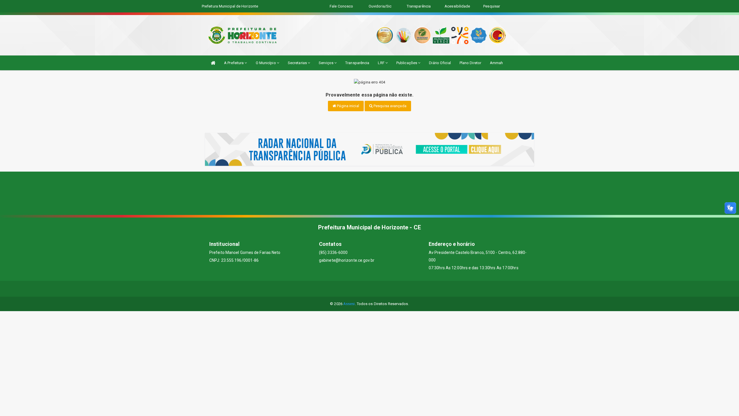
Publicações (407, 63)
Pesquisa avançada (389, 106)
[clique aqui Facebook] (349, 289)
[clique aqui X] (363, 289)
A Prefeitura (234, 63)
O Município (266, 63)
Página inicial (347, 106)
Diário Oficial (440, 63)
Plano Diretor (470, 63)
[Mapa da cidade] (369, 193)
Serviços (326, 63)
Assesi (349, 304)
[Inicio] (213, 62)
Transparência (357, 63)
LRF (381, 63)
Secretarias (298, 63)
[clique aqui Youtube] (377, 289)
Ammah (496, 63)
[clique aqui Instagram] (390, 289)
